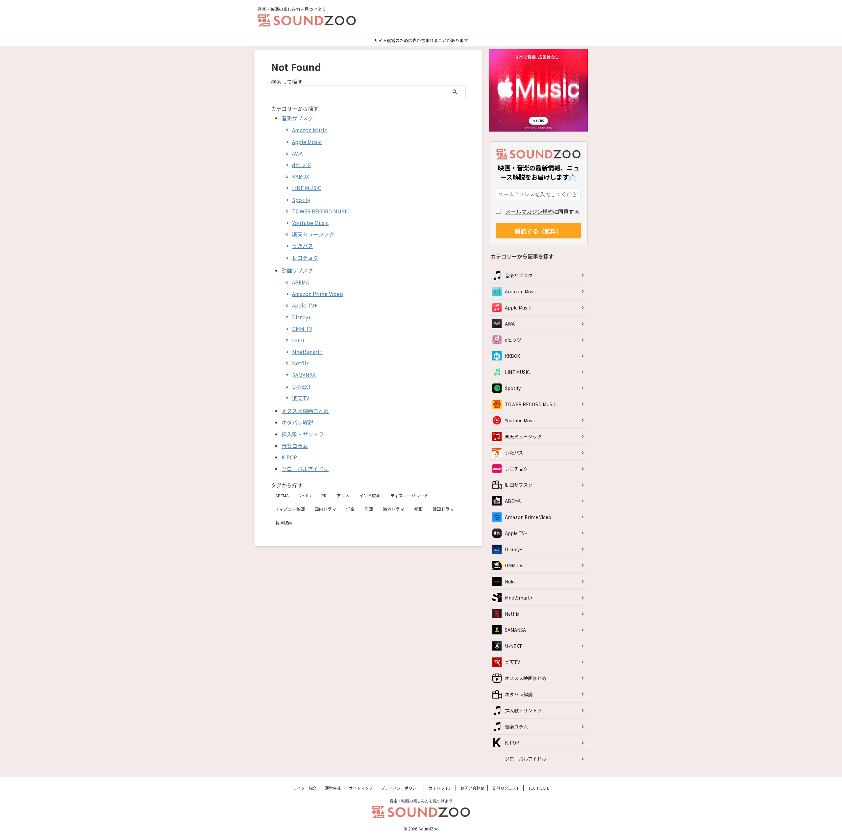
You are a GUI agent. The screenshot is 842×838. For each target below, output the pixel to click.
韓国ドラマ (443, 509)
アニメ (342, 495)
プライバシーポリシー (400, 788)
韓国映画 (283, 522)
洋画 (368, 509)
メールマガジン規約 (529, 211)
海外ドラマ (393, 509)
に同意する (542, 211)
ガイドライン (440, 788)
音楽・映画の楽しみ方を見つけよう (421, 800)
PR (324, 495)
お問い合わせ (472, 788)
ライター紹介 (305, 788)
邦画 (418, 509)
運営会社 (333, 788)
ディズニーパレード (409, 495)
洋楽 (350, 509)
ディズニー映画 (290, 509)
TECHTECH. (538, 788)
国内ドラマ (325, 509)
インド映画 (370, 495)
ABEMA (282, 495)
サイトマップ (361, 788)
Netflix (305, 495)
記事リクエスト (506, 788)
